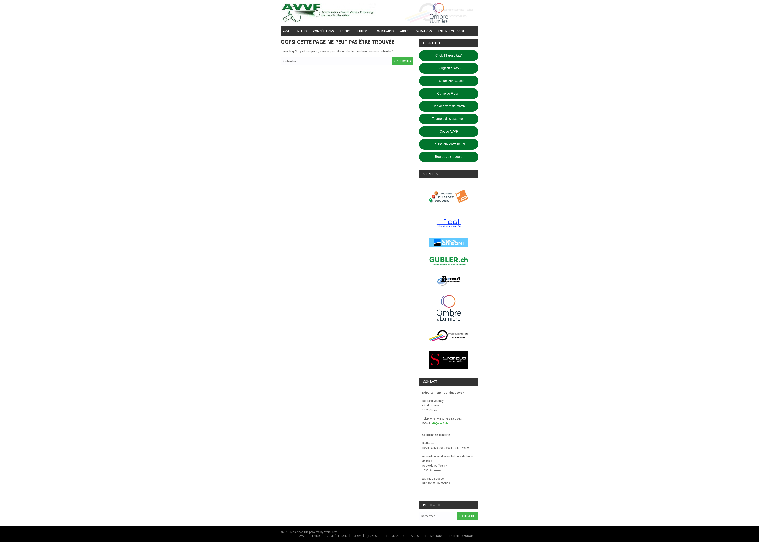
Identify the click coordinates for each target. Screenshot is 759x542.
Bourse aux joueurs (448, 156)
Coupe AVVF (449, 131)
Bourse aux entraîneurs (448, 144)
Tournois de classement (448, 118)
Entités (301, 31)
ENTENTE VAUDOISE (451, 31)
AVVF (286, 31)
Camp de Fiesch (448, 93)
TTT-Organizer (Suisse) (448, 80)
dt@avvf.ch (440, 423)
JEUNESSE (363, 31)
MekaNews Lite (299, 531)
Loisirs (345, 31)
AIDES (404, 31)
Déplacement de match (448, 106)
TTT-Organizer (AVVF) (448, 68)
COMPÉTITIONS (323, 31)
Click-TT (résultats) (448, 55)
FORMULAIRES (385, 31)
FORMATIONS (423, 31)
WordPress (330, 531)
